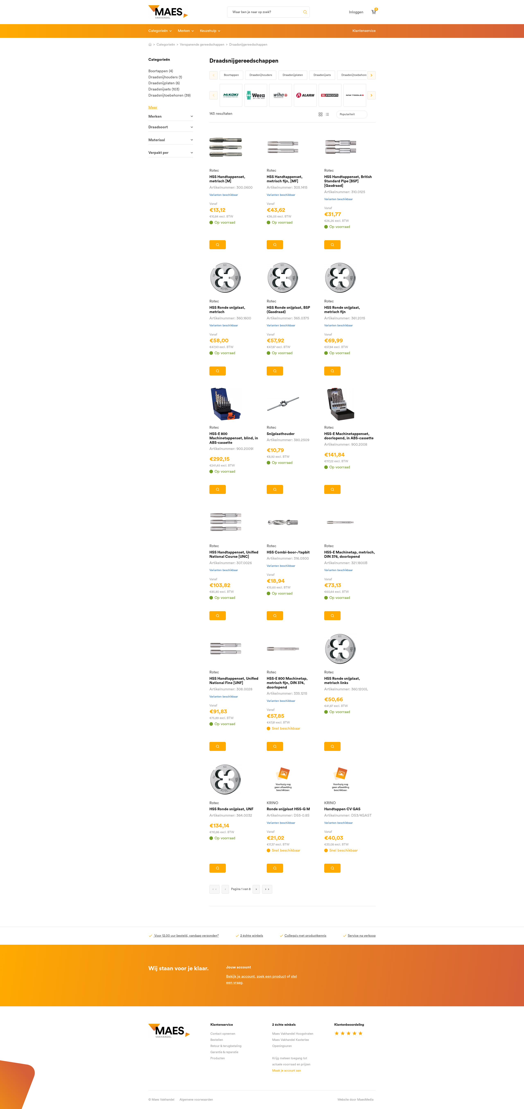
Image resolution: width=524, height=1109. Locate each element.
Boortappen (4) (160, 71)
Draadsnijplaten (293, 75)
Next (371, 75)
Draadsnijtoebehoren (355, 75)
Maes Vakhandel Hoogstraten (292, 1033)
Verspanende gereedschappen (202, 44)
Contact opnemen (222, 1033)
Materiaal (156, 140)
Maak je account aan (286, 1070)
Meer (152, 107)
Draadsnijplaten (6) (164, 83)
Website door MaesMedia (356, 1099)
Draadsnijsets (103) (163, 89)
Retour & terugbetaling (226, 1046)
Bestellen (216, 1039)
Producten (217, 1058)
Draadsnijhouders (261, 75)
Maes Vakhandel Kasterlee (290, 1039)
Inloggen (356, 12)
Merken (184, 31)
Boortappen (231, 75)
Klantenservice (364, 31)
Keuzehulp (208, 31)
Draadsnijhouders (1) (165, 77)
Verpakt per (158, 152)
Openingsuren (282, 1046)
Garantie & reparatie (224, 1052)
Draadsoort (158, 127)
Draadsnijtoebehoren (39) (169, 95)
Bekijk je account (240, 976)
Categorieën (158, 31)
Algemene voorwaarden (196, 1099)
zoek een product (271, 976)
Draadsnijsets (322, 75)
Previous (213, 75)
